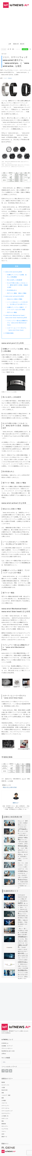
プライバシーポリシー (7, 1048)
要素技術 (4, 1123)
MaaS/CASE (4, 1090)
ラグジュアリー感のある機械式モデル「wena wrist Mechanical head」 (17, 323)
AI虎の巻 (16, 43)
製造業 (3, 1082)
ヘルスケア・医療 (6, 1095)
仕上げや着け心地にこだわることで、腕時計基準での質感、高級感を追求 (17, 285)
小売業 (3, 1087)
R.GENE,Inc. (8, 1033)
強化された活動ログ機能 (14, 299)
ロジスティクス (5, 1085)
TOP (1, 70)
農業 (3, 1097)
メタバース (4, 1103)
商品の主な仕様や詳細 (10, 787)
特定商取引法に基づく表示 (8, 1051)
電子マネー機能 (12, 312)
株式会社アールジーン (14, 1031)
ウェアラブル (8, 70)
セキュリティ (5, 1126)
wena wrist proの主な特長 (13, 272)
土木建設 (4, 1100)
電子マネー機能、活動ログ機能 (16, 293)
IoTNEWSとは (5, 1043)
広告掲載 (4, 49)
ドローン (4, 1131)
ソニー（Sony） (8, 78)
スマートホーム (5, 1108)
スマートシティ (5, 1105)
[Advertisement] (16, 24)
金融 (3, 1092)
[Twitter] (6, 1070)
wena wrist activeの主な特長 (14, 296)
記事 (10, 43)
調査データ (4, 1136)
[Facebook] (3, 1070)
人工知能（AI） (5, 1115)
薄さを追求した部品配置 (14, 280)
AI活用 (22, 43)
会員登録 (25, 49)
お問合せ (4, 1053)
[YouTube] (10, 1070)
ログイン (18, 49)
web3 (3, 1134)
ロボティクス (5, 1118)
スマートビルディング (7, 1110)
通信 (3, 1121)
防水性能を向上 (12, 290)
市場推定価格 (9, 333)
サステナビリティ (6, 1113)
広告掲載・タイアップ (7, 1045)
